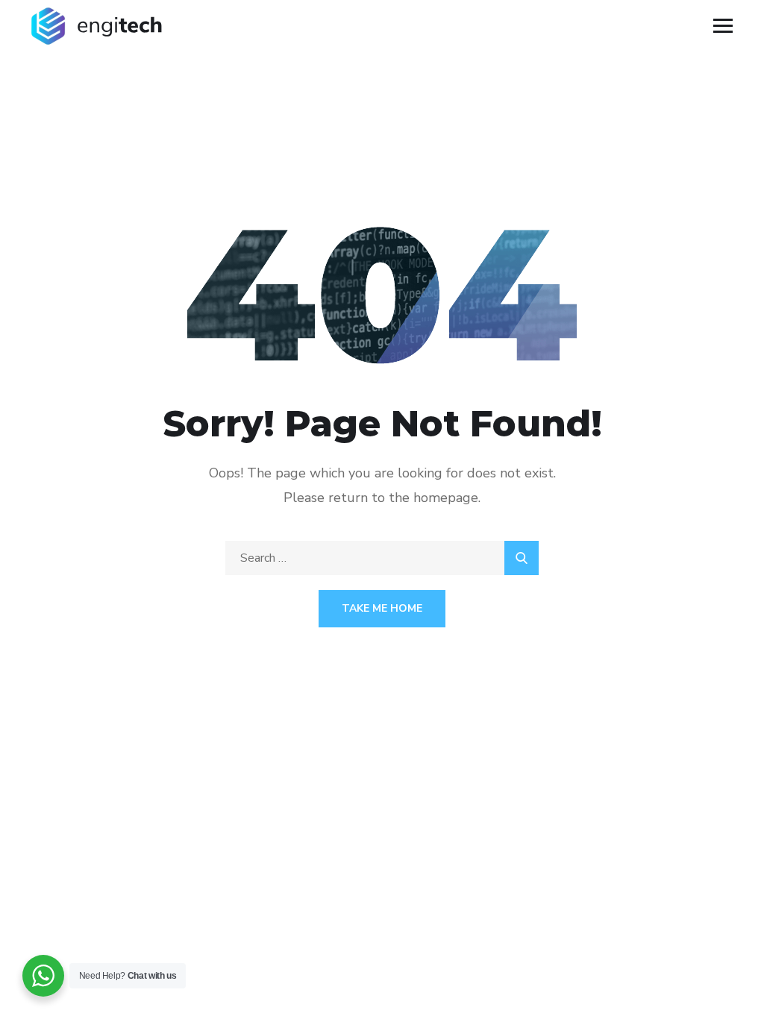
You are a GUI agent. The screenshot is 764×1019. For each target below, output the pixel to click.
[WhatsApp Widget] (43, 976)
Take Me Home (382, 608)
